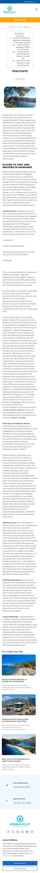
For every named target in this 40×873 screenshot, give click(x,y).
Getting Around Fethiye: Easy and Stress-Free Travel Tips (23, 55)
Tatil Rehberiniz (28, 2)
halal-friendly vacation (14, 410)
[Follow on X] (13, 832)
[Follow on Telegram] (32, 832)
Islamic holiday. (19, 418)
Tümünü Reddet (20, 869)
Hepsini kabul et (20, 863)
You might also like (23, 43)
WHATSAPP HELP (19, 799)
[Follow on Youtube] (27, 832)
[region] (20, 855)
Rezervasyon (20, 20)
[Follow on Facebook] (8, 832)
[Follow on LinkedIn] (18, 832)
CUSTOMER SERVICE (20, 783)
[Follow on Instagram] (22, 832)
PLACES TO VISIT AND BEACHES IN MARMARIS (21, 39)
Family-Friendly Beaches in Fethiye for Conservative (23, 47)
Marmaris (20, 36)
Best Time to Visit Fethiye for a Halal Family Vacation (23, 63)
